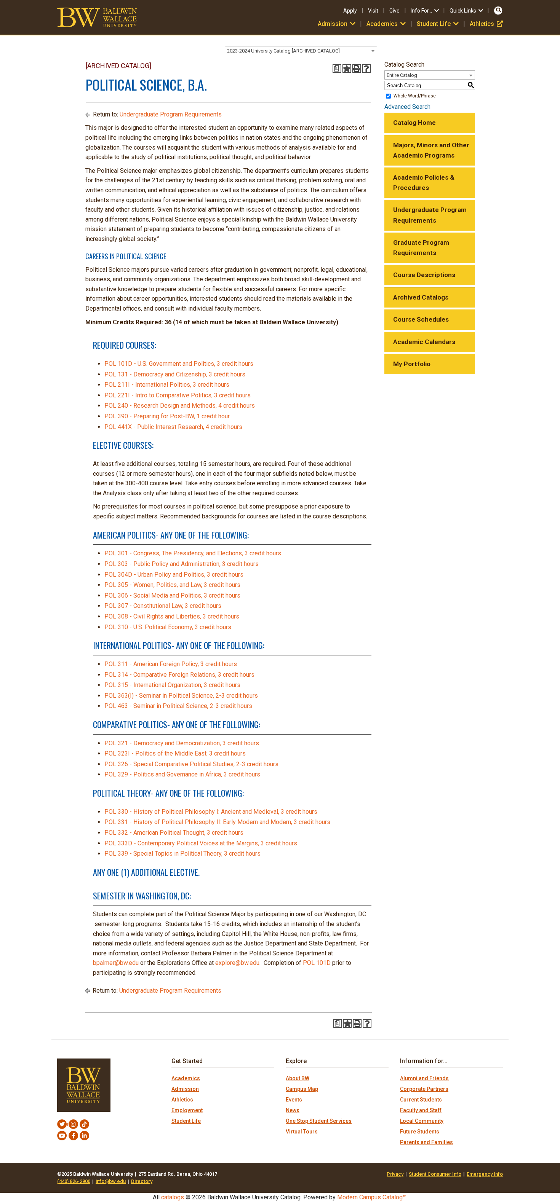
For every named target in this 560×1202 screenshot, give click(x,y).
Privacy (395, 1174)
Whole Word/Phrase (415, 96)
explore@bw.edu (237, 962)
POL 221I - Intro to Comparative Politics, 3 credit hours (177, 395)
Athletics (486, 23)
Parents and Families (426, 1142)
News (292, 1110)
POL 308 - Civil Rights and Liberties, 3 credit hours (171, 616)
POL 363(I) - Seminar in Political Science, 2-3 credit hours (181, 695)
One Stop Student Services (319, 1121)
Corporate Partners (424, 1089)
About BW (297, 1078)
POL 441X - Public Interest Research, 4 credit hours (173, 426)
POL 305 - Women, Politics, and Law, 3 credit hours (172, 584)
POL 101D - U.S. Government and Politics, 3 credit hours (178, 363)
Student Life (186, 1121)
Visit (373, 11)
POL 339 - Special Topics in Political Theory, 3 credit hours (182, 853)
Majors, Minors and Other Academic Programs (431, 150)
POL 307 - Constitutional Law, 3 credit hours (162, 605)
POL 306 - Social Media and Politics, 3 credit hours (172, 595)
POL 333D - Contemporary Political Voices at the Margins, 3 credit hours (200, 843)
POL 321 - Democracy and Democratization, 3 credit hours (181, 743)
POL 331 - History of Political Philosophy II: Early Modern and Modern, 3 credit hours (217, 822)
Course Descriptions (424, 275)
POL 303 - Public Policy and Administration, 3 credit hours (181, 564)
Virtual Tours (302, 1132)
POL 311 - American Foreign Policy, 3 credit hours (170, 664)
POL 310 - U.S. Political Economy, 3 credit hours (167, 627)
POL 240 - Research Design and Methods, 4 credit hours (179, 405)
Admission (185, 1089)
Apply (350, 11)
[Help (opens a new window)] (366, 68)
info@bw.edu (111, 1181)
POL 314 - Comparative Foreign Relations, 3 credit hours (179, 674)
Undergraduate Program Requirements (171, 114)
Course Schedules (421, 319)
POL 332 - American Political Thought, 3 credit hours (173, 832)
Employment (187, 1110)
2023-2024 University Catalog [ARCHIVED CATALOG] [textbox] (283, 51)
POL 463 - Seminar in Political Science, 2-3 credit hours (178, 705)
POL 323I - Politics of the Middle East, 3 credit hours (175, 753)
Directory (141, 1181)
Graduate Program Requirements (421, 248)
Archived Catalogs (420, 297)
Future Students (419, 1132)
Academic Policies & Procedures (423, 182)
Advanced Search (407, 106)
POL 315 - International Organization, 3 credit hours (172, 685)
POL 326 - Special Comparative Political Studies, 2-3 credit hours (191, 764)
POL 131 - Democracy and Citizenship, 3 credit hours (174, 374)
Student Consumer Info (435, 1174)
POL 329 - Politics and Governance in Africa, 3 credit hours (182, 774)
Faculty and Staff (421, 1110)
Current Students (421, 1100)
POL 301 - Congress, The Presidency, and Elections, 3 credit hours (192, 553)
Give (394, 11)
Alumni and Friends (424, 1078)
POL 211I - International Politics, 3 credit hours (166, 384)
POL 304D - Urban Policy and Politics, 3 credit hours (173, 574)
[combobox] (301, 50)
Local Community (421, 1121)
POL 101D (317, 962)
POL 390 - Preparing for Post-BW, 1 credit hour (167, 416)
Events (294, 1100)
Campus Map (302, 1089)
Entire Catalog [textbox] (402, 75)
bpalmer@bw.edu (116, 962)
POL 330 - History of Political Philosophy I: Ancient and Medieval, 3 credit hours (210, 811)
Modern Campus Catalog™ (371, 1197)
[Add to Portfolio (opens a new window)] (346, 68)
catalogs (172, 1197)
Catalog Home (414, 122)
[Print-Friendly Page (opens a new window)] (356, 68)
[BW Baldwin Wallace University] (97, 17)
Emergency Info (485, 1174)
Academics (185, 1078)
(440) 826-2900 (73, 1181)
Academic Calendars (424, 342)
